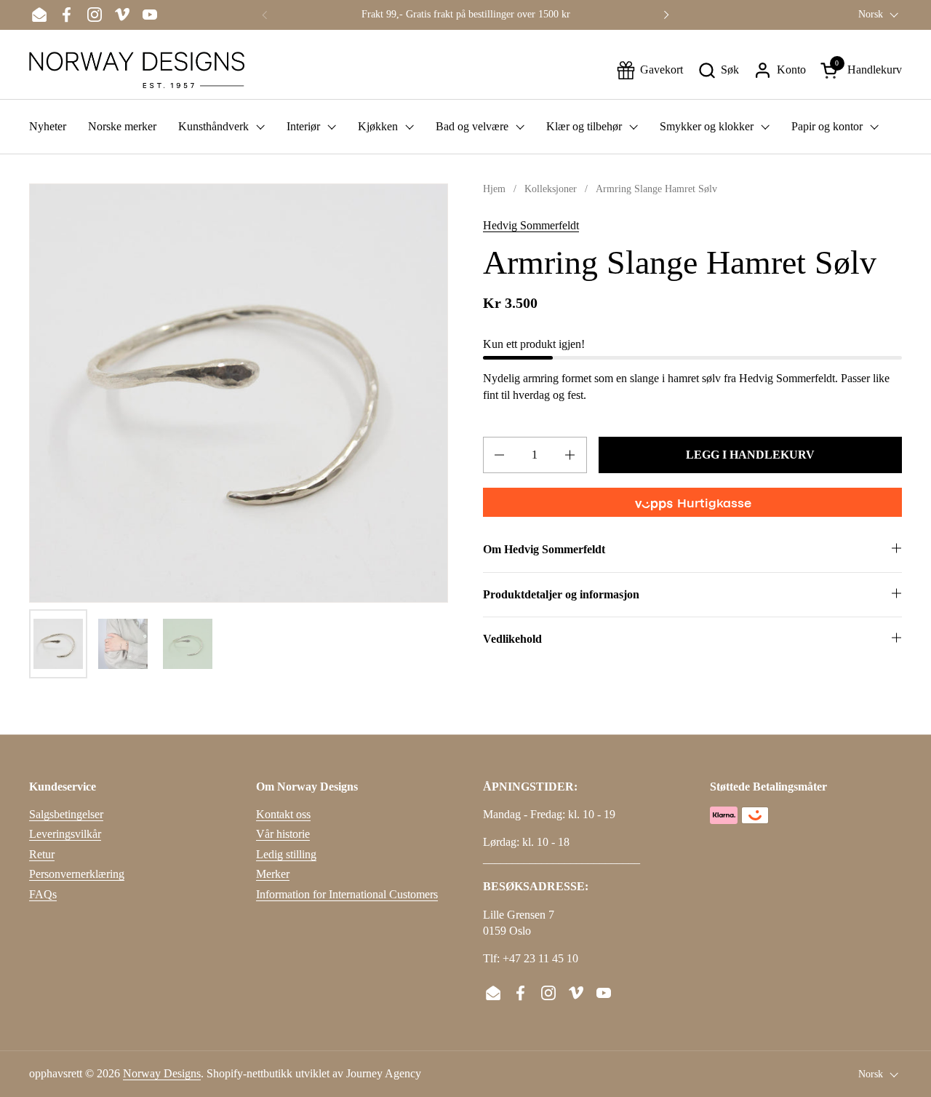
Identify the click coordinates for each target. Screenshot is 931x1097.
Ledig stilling (286, 854)
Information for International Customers (347, 894)
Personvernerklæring (76, 874)
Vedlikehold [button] (512, 639)
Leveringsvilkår (65, 834)
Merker (272, 874)
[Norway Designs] (136, 70)
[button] (718, 70)
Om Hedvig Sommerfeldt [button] (544, 549)
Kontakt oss (283, 814)
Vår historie (283, 834)
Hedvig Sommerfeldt (531, 225)
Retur (42, 854)
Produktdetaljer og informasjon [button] (561, 594)
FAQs (43, 894)
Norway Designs (162, 1073)
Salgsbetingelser (66, 814)
